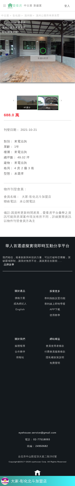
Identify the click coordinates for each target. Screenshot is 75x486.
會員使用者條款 (55, 345)
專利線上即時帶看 (54, 303)
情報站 (20, 357)
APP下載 (55, 309)
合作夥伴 (20, 351)
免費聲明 (55, 363)
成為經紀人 (20, 303)
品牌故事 (9, 264)
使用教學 (55, 315)
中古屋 (28, 5)
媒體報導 (20, 345)
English (20, 309)
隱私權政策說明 (55, 357)
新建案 (37, 5)
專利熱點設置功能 (54, 298)
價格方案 (20, 298)
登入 (67, 5)
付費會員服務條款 (54, 351)
